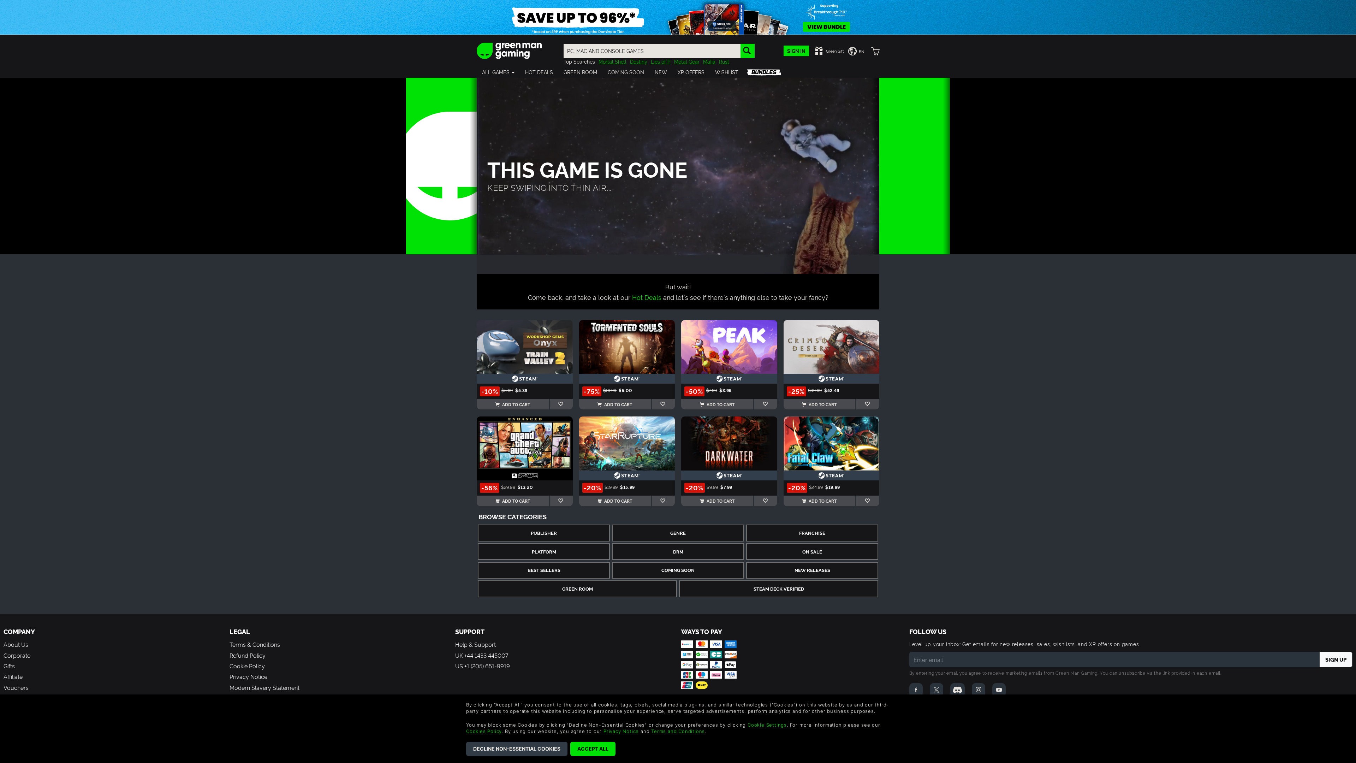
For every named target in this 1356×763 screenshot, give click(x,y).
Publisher (544, 533)
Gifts (9, 666)
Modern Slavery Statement (264, 687)
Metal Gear (687, 61)
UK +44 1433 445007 (481, 655)
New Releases (812, 570)
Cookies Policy (484, 731)
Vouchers (16, 687)
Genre (678, 533)
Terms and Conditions (678, 731)
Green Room (577, 589)
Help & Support (475, 644)
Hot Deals (646, 296)
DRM (678, 552)
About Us (16, 644)
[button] (498, 72)
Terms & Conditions (255, 644)
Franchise (812, 533)
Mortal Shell (612, 61)
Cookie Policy (247, 666)
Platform (544, 552)
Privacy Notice (248, 676)
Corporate (17, 655)
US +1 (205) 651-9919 (482, 666)
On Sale (812, 552)
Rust (724, 61)
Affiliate (13, 676)
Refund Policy (248, 655)
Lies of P (661, 61)
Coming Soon (678, 570)
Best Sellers (544, 570)
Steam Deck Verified (779, 589)
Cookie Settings (767, 725)
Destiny (638, 61)
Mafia (709, 61)
